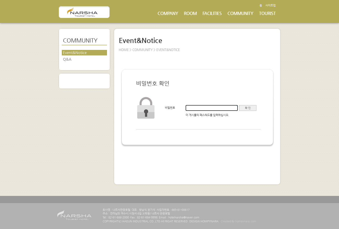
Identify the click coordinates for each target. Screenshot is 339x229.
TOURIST (267, 13)
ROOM (190, 13)
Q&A (67, 59)
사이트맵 (270, 5)
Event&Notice (75, 52)
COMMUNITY (240, 13)
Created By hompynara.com (238, 221)
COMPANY (168, 13)
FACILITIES (212, 13)
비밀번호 (170, 107)
